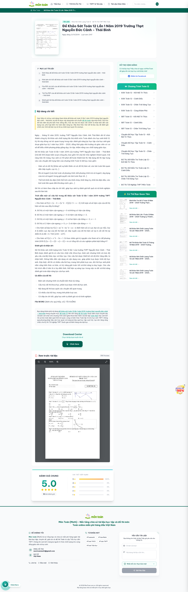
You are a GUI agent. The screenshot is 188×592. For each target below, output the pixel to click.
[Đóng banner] (184, 385)
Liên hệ (33, 563)
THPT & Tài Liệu (96, 4)
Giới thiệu (54, 563)
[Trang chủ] (38, 4)
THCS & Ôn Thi (75, 4)
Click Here (15, 585)
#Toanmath (91, 537)
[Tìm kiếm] (157, 4)
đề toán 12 (64, 314)
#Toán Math (102, 537)
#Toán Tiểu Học (92, 545)
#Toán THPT (103, 541)
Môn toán (33, 537)
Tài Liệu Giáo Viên (118, 4)
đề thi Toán (59, 539)
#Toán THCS (91, 541)
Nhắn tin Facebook (138, 76)
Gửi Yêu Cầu (140, 570)
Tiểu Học (57, 4)
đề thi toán (86, 120)
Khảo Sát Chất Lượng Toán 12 (81, 22)
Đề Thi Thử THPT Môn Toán (101, 22)
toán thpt (94, 316)
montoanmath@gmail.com (44, 551)
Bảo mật (43, 563)
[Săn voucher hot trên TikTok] (180, 390)
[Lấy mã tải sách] (5, 584)
